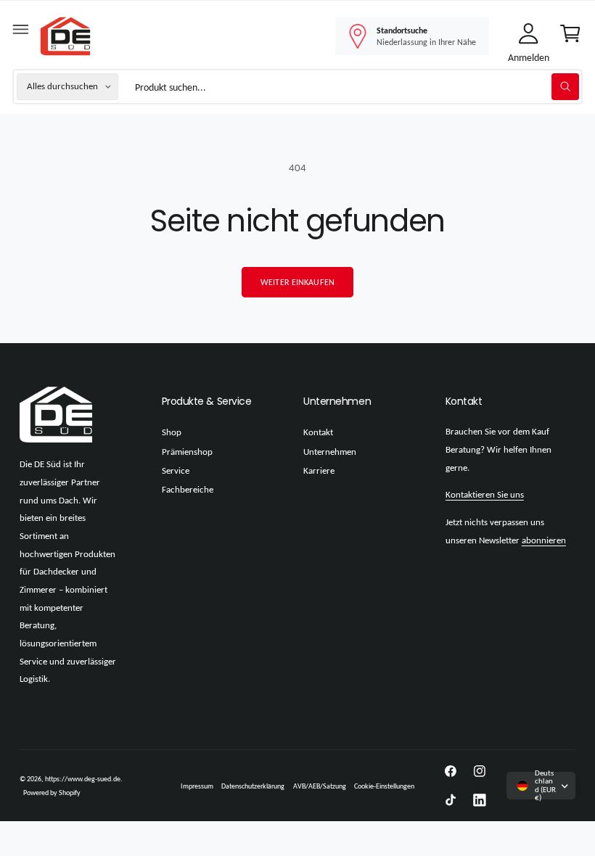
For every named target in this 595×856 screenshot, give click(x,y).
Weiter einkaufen (297, 282)
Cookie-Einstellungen (384, 786)
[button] (21, 32)
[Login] (528, 36)
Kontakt (318, 432)
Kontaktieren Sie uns (485, 495)
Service (175, 471)
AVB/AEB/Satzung (319, 786)
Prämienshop (187, 452)
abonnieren (544, 540)
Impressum (197, 786)
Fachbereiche (187, 489)
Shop (171, 432)
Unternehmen (329, 452)
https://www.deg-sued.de (82, 778)
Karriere (319, 471)
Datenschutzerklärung (252, 786)
